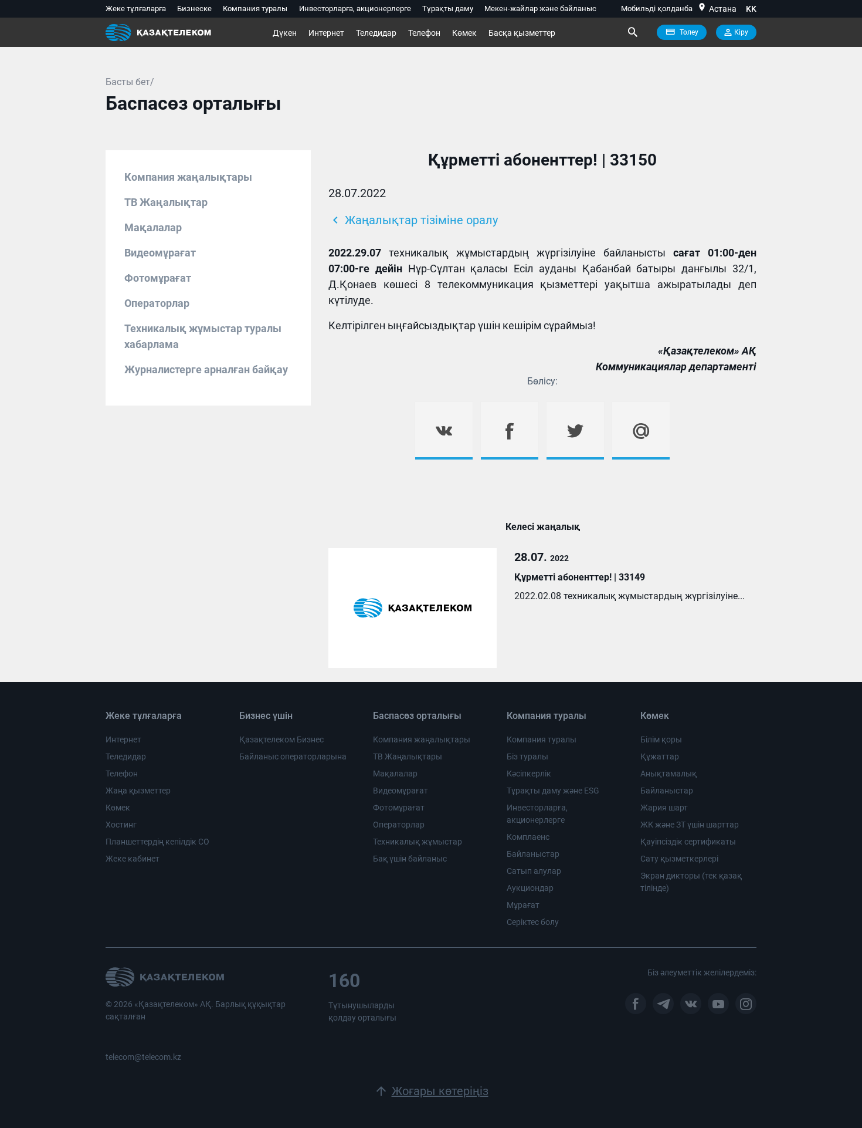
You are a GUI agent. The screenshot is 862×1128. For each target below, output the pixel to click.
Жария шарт (664, 807)
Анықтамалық (668, 773)
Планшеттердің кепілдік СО (157, 841)
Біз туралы (527, 756)
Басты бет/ (130, 81)
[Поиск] (632, 32)
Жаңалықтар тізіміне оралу (413, 220)
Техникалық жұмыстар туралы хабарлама (202, 336)
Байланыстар (533, 854)
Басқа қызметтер (521, 33)
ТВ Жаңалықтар (166, 202)
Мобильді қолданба (657, 8)
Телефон (424, 33)
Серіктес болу (533, 922)
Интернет (326, 33)
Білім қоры (661, 739)
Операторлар (156, 303)
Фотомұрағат (157, 278)
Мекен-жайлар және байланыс (540, 8)
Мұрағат (523, 905)
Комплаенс (528, 837)
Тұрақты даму (447, 8)
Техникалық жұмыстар (417, 841)
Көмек (464, 33)
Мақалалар (153, 227)
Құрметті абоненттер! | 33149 (579, 577)
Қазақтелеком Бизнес (281, 739)
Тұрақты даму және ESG (553, 790)
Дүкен (285, 33)
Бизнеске (194, 8)
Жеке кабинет (132, 858)
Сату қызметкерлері (679, 858)
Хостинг (121, 824)
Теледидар (376, 33)
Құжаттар (659, 756)
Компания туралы (255, 8)
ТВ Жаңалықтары (407, 756)
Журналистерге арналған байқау (206, 369)
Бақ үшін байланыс (410, 858)
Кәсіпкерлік (529, 773)
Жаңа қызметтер (138, 790)
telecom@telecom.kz (143, 1057)
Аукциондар (530, 888)
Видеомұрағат (160, 252)
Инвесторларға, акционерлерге (355, 8)
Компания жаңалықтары (188, 177)
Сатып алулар (534, 871)
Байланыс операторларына (293, 756)
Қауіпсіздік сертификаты (688, 841)
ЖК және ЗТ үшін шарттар (689, 824)
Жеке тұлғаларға (136, 8)
